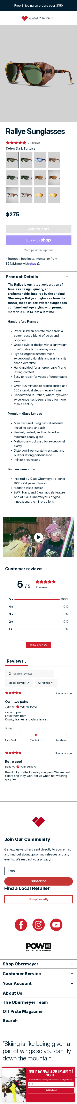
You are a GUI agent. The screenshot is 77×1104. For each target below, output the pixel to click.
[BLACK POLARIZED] (26, 177)
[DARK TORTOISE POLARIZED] (26, 160)
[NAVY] (12, 195)
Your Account (17, 983)
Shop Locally (38, 899)
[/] (37, 18)
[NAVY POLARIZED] (26, 195)
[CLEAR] (40, 195)
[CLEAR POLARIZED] (54, 195)
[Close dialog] (72, 1069)
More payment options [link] (38, 250)
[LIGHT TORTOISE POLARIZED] (54, 177)
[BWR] (40, 160)
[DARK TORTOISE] (12, 160)
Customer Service (22, 973)
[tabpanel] (38, 727)
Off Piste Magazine (23, 1011)
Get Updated (51, 1090)
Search (10, 1020)
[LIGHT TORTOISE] (40, 177)
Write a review (38, 644)
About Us (12, 993)
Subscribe (38, 881)
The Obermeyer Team (25, 1002)
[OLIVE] (54, 160)
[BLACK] (12, 177)
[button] (38, 276)
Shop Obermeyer (21, 963)
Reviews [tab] (16, 661)
